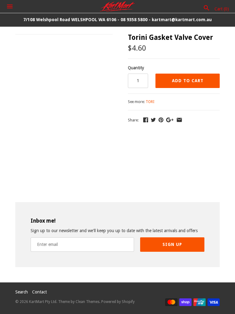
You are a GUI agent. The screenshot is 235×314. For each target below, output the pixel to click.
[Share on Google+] (169, 119)
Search (21, 291)
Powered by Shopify (118, 302)
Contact (39, 291)
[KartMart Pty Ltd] (118, 6)
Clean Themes (87, 302)
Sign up (172, 244)
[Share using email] (179, 119)
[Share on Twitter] (153, 119)
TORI (150, 102)
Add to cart (187, 80)
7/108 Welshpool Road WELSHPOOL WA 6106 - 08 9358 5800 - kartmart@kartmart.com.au (117, 19)
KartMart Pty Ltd (42, 302)
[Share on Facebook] (145, 119)
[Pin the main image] (161, 119)
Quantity (136, 67)
